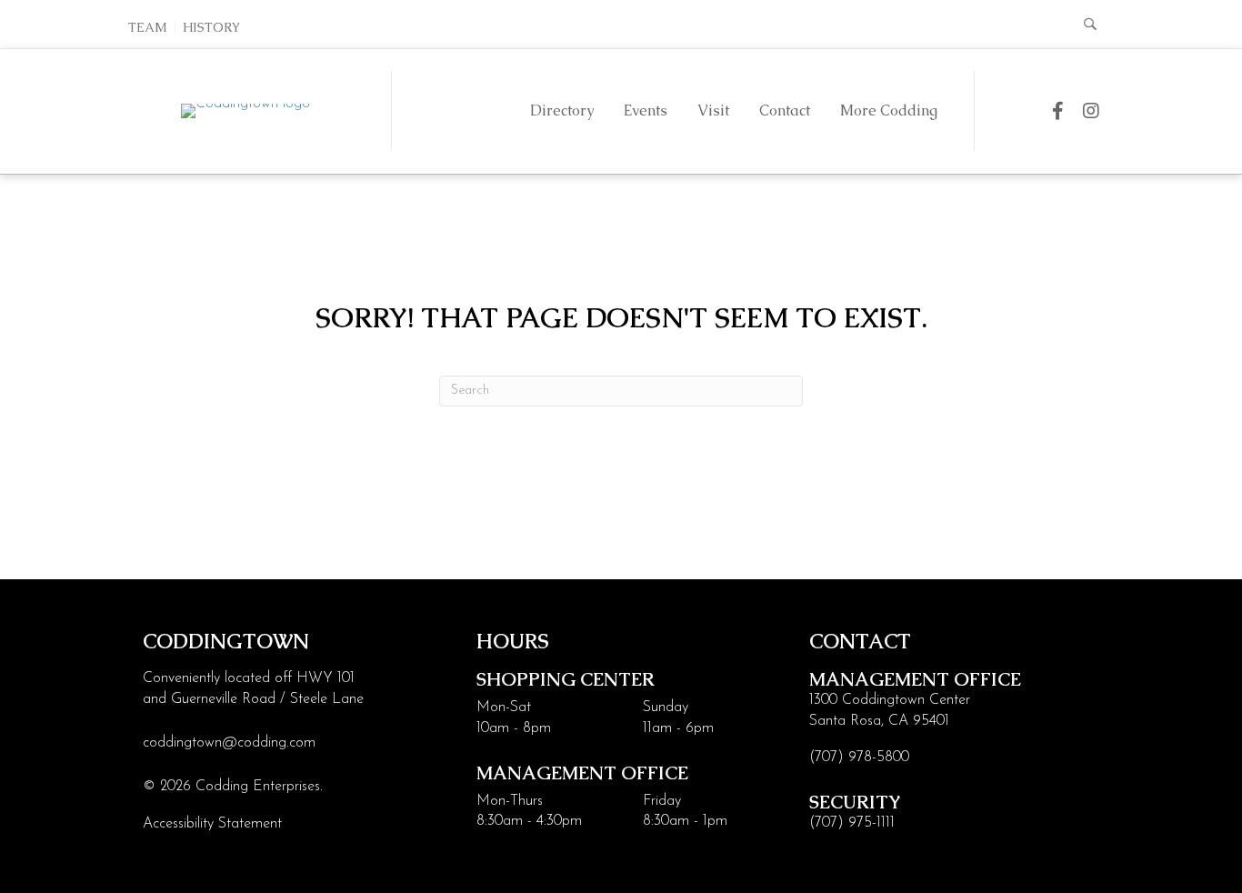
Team (147, 27)
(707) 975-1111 (852, 823)
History (211, 27)
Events (645, 110)
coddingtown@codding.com (229, 743)
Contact (784, 110)
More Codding (888, 110)
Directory (562, 110)
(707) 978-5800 (859, 757)
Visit (713, 110)
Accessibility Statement (212, 824)
